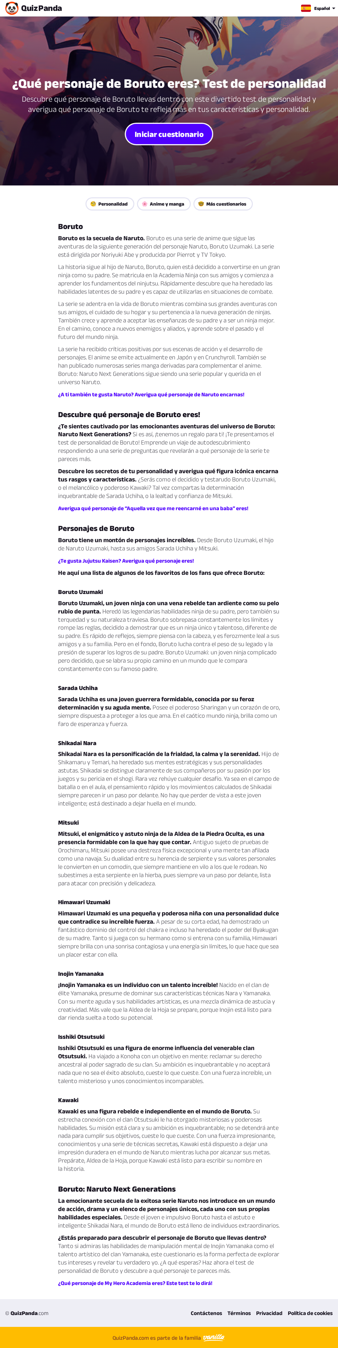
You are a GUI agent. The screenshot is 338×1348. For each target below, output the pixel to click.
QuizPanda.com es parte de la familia (157, 1337)
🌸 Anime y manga (163, 204)
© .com (27, 1313)
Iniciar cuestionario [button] (169, 134)
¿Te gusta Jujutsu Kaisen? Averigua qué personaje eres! (126, 561)
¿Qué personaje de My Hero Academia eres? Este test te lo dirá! (135, 1283)
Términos (239, 1313)
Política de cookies (310, 1313)
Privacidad (269, 1313)
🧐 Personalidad (109, 204)
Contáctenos (206, 1313)
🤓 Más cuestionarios (222, 204)
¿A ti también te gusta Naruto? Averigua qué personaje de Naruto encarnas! (151, 394)
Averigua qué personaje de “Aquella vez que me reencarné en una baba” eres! (153, 508)
